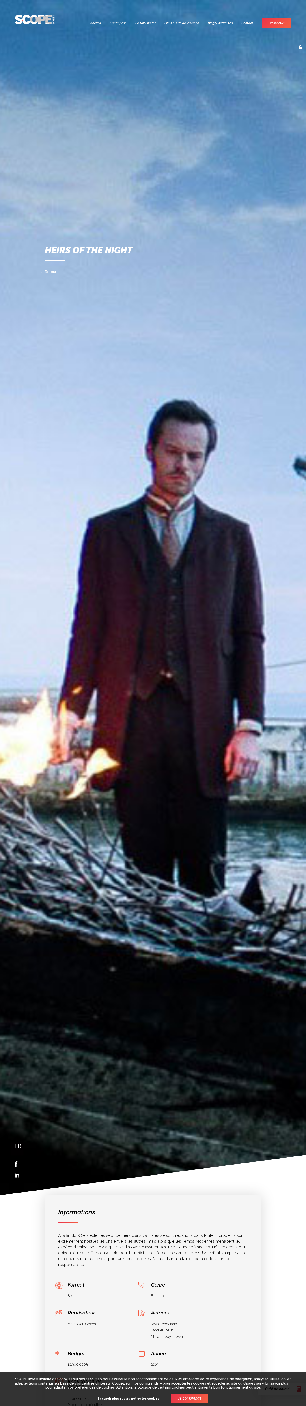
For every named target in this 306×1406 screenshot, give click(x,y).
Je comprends (189, 1398)
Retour (50, 272)
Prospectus (277, 23)
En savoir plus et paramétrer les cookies (128, 1398)
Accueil (95, 23)
